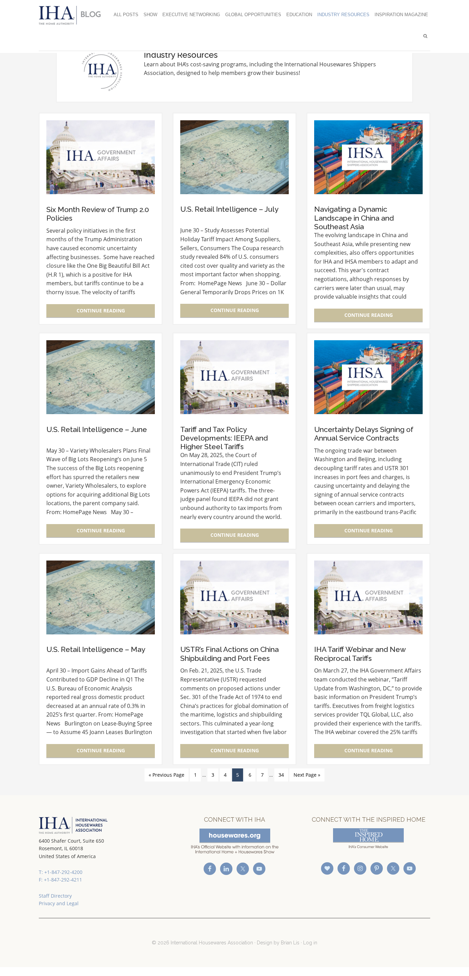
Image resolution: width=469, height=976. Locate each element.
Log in (310, 942)
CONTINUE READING (101, 310)
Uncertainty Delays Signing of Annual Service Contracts (363, 433)
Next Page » (307, 775)
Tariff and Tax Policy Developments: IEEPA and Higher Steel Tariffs (224, 438)
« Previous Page (166, 775)
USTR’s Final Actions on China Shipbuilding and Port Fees (229, 653)
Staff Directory (55, 895)
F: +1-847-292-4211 (60, 879)
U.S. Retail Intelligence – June (96, 429)
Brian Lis (290, 942)
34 (281, 775)
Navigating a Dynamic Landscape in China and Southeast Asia (354, 218)
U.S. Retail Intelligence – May (95, 649)
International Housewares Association (73, 15)
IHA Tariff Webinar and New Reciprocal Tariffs (359, 653)
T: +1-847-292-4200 (60, 872)
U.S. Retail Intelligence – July (229, 209)
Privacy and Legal (59, 903)
